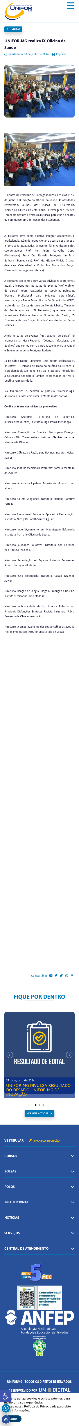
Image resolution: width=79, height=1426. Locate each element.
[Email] (50, 975)
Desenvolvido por (23, 1391)
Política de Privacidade (40, 1406)
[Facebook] (56, 975)
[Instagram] (72, 975)
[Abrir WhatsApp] (68, 1415)
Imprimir (61, 54)
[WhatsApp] (67, 975)
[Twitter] (61, 975)
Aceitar (13, 1418)
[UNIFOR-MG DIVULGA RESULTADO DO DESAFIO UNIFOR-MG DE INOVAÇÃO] (39, 1053)
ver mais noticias (37, 1113)
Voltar (15, 29)
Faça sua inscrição (47, 1140)
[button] (5, 1396)
